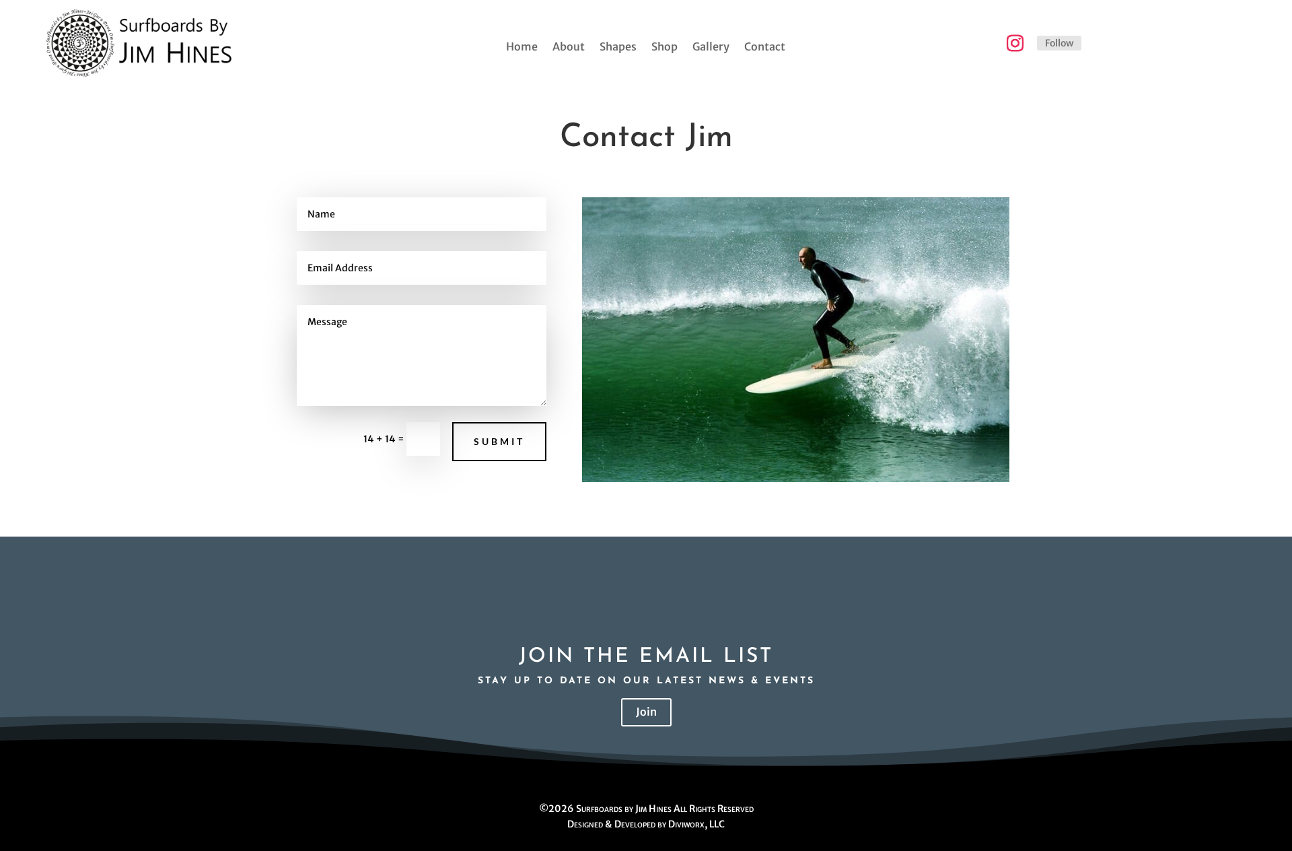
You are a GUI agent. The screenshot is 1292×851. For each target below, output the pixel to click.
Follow (1059, 43)
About (568, 47)
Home (522, 47)
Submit (499, 441)
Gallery (710, 47)
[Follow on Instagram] (1015, 44)
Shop (664, 47)
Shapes (618, 47)
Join (646, 711)
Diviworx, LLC (696, 824)
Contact (764, 47)
